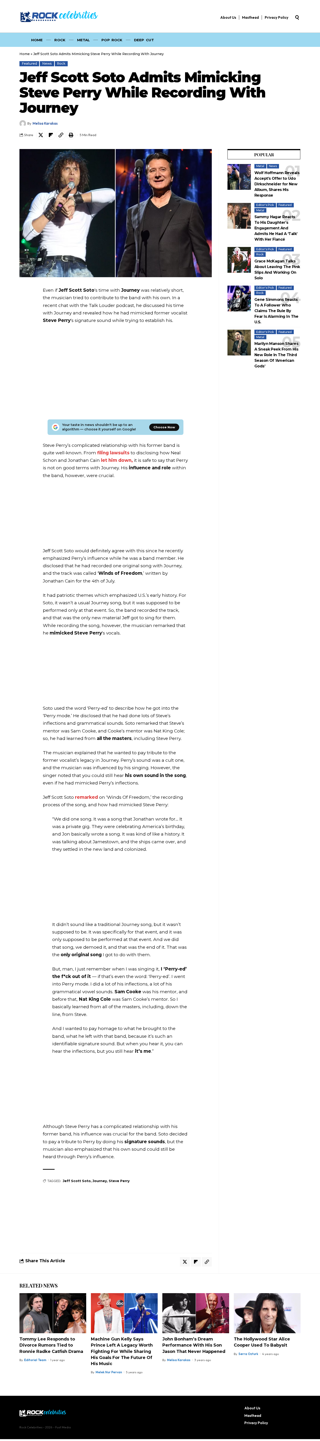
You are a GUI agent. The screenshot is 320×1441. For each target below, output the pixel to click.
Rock (61, 63)
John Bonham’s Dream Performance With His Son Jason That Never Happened (193, 1345)
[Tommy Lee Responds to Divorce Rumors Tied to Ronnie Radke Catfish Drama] (52, 1313)
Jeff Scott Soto (77, 1181)
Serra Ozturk (248, 1354)
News (47, 63)
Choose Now (164, 427)
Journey (100, 1181)
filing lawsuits (113, 452)
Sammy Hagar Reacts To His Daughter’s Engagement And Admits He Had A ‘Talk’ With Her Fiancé (275, 228)
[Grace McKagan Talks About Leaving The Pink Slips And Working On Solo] (239, 260)
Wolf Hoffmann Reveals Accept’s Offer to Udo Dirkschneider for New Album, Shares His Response (276, 184)
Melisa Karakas (45, 123)
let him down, (117, 460)
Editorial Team (35, 1360)
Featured (29, 63)
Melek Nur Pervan (109, 1372)
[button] (297, 17)
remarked (86, 797)
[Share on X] (40, 135)
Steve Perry (119, 1181)
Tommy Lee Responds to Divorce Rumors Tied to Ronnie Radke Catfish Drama (51, 1345)
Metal (260, 166)
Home (24, 54)
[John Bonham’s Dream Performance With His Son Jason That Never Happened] (195, 1313)
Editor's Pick (265, 205)
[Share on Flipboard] (51, 135)
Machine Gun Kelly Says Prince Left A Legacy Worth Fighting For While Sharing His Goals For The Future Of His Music (122, 1351)
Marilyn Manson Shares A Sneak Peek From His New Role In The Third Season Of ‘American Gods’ (276, 354)
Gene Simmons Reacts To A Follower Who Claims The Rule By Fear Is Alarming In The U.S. (276, 310)
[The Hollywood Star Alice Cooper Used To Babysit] (267, 1313)
